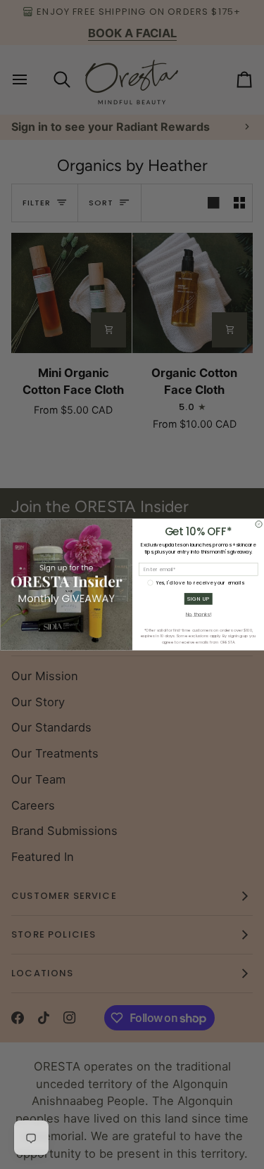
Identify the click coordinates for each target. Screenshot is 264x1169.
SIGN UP (198, 598)
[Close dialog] (259, 524)
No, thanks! (197, 614)
